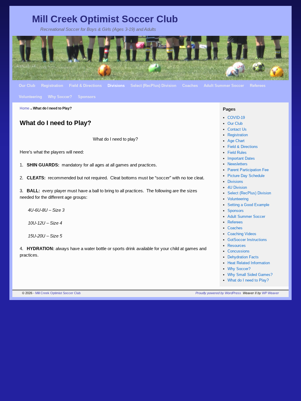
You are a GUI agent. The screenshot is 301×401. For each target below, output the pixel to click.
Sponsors (87, 97)
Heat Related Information (249, 263)
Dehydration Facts (243, 257)
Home (24, 108)
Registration (52, 85)
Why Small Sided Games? (250, 274)
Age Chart (236, 141)
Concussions (239, 251)
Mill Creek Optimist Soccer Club (105, 19)
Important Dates (241, 158)
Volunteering (30, 97)
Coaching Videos (242, 234)
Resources (237, 245)
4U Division (237, 187)
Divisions (116, 85)
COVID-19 (236, 117)
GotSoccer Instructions (247, 239)
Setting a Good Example (248, 205)
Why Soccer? (60, 97)
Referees (257, 85)
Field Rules (237, 152)
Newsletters (238, 164)
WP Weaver (270, 293)
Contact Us (237, 129)
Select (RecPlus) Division (153, 85)
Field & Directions (85, 85)
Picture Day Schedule (246, 175)
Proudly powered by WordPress (218, 293)
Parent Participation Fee (248, 170)
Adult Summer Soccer (224, 85)
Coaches (190, 85)
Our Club (27, 85)
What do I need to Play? (248, 280)
